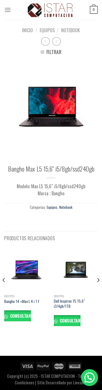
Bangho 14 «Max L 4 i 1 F (21, 301)
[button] (89, 377)
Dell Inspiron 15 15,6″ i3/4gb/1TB (69, 304)
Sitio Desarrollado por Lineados (62, 382)
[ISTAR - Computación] (50, 10)
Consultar (20, 315)
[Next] (98, 291)
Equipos (47, 30)
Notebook (70, 30)
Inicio (27, 30)
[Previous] (4, 291)
